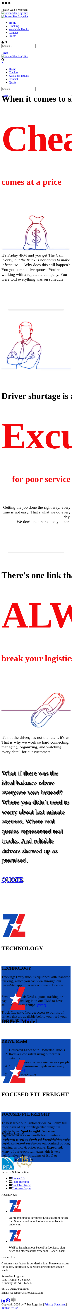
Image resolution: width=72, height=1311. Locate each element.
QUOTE (12, 879)
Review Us (18, 1178)
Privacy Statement (55, 1304)
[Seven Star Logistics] (14, 13)
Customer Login (21, 1188)
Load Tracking (20, 1181)
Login (4, 52)
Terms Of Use (9, 1307)
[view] (41, 1005)
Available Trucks (21, 1185)
